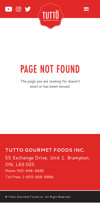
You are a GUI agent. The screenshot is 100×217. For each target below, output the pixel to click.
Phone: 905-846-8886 (24, 170)
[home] (56, 15)
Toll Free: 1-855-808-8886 (29, 176)
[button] (86, 9)
